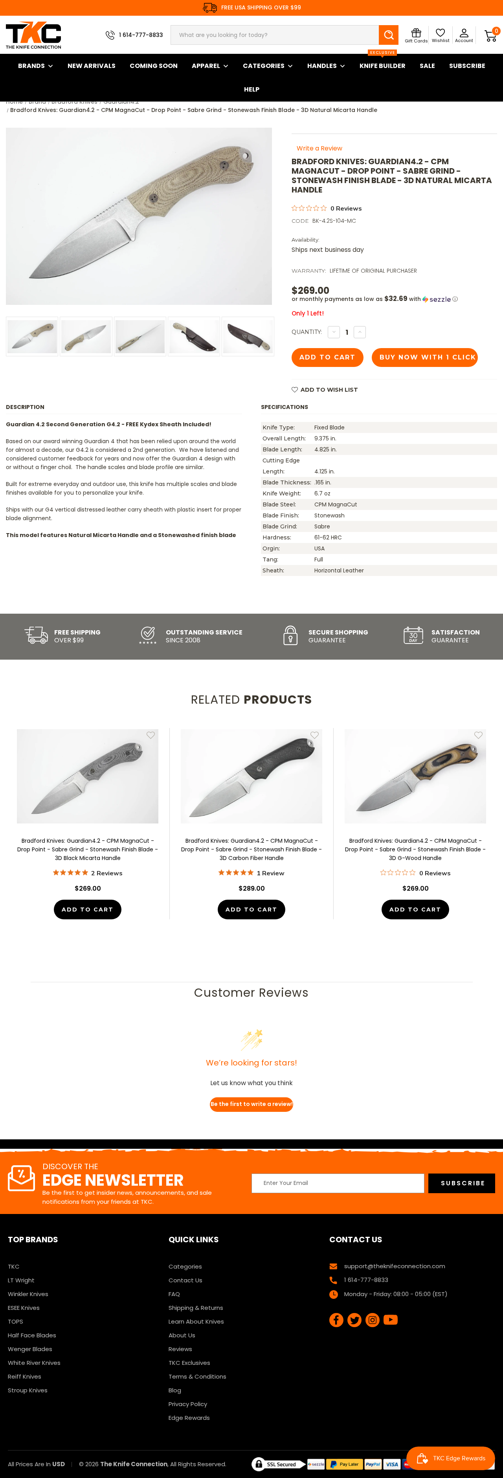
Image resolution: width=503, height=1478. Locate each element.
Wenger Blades (30, 1349)
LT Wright (21, 1280)
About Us (182, 1335)
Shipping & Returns (196, 1308)
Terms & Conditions (197, 1376)
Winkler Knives (28, 1294)
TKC (14, 1266)
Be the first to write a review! (252, 1104)
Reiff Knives (24, 1376)
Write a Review (319, 148)
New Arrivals (92, 65)
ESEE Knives (24, 1308)
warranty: (309, 270)
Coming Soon (154, 65)
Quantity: (307, 332)
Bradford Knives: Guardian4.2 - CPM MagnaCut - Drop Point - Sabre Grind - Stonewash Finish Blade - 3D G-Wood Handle (415, 849)
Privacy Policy (188, 1404)
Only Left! (308, 313)
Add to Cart (88, 909)
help (251, 89)
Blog (175, 1390)
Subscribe (467, 65)
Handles (322, 65)
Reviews (180, 1349)
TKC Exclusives (189, 1363)
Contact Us (185, 1280)
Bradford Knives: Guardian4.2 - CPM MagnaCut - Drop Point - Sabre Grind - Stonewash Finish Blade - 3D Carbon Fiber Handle (251, 849)
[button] (394, 299)
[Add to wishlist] (151, 735)
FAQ (174, 1294)
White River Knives (34, 1363)
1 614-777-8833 (141, 35)
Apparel (206, 65)
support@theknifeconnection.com (394, 1266)
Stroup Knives (28, 1390)
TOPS (15, 1321)
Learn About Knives (196, 1321)
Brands (31, 65)
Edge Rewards (189, 1418)
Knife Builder (383, 62)
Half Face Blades (32, 1335)
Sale (427, 65)
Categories (264, 65)
